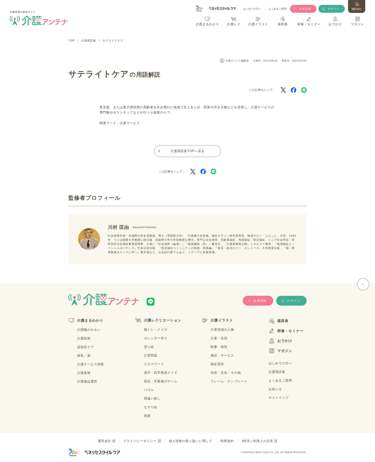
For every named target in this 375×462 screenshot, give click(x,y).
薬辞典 (283, 321)
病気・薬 (84, 355)
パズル (149, 390)
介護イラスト (222, 320)
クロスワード (154, 364)
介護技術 (84, 338)
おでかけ (284, 341)
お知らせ (275, 389)
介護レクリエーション (162, 320)
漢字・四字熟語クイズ (161, 372)
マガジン (284, 351)
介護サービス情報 (90, 364)
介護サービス (130, 123)
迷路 (147, 415)
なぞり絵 (150, 407)
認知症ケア (85, 347)
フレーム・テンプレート (229, 381)
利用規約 (227, 441)
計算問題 (150, 355)
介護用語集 (277, 372)
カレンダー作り (155, 338)
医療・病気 (219, 346)
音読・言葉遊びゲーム (161, 381)
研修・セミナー (290, 331)
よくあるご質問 (278, 9)
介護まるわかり (90, 320)
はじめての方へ (252, 9)
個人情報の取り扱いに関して (190, 441)
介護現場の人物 (222, 329)
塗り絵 (149, 346)
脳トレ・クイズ (155, 329)
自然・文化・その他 (226, 372)
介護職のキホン (89, 329)
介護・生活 (219, 338)
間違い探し (152, 398)
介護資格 (84, 372)
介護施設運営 (87, 381)
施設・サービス (222, 355)
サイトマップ (279, 397)
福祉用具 (217, 364)
